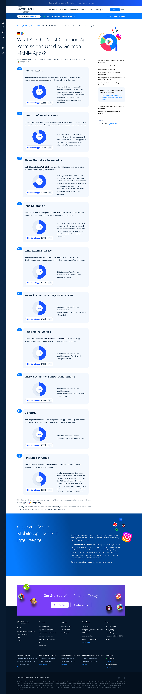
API (40, 642)
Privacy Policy (109, 630)
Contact (19, 640)
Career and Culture (23, 634)
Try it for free (59, 605)
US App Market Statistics (67, 658)
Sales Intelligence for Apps (47, 639)
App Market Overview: (111, 61)
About (19, 628)
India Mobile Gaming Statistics (90, 661)
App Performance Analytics (47, 633)
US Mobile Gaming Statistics (89, 658)
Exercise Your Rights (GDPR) (114, 636)
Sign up (115, 9)
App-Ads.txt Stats (87, 636)
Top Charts (74, 10)
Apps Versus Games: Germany (106, 69)
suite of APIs (78, 545)
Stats (82, 10)
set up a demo (86, 562)
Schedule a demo (81, 605)
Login (123, 9)
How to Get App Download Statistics (27, 658)
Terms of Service (110, 626)
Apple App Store (112, 664)
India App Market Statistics (68, 661)
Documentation (66, 626)
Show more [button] (86, 642)
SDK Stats (85, 633)
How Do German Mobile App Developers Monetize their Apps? (109, 73)
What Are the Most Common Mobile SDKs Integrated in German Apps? (111, 91)
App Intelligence (44, 626)
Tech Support (65, 633)
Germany (109, 112)
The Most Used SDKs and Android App (108, 84)
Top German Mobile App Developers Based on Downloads (111, 107)
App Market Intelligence (46, 630)
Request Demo (65, 630)
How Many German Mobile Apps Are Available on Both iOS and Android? (111, 79)
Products (52, 10)
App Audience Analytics (46, 636)
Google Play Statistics (45, 661)
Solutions (63, 10)
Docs (90, 10)
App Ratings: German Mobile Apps (107, 66)
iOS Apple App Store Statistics (47, 658)
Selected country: (27, 16)
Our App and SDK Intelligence (26, 631)
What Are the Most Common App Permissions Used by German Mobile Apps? (112, 97)
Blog (18, 637)
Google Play (111, 658)
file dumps (88, 545)
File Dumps (42, 645)
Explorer (84, 535)
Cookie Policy (109, 633)
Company (98, 10)
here (93, 3)
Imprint (107, 639)
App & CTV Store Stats (89, 639)
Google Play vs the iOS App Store (92, 630)
